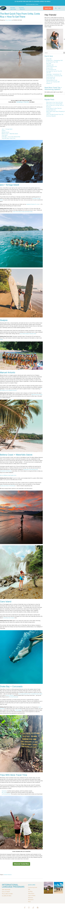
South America (50, 77)
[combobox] (54, 53)
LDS (48, 72)
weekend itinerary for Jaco (32, 204)
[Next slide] (61, 888)
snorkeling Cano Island (8, 617)
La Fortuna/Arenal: (6, 794)
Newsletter (31, 899)
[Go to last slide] (45, 888)
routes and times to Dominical (7, 485)
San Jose (4, 792)
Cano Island (4, 135)
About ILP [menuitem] (22, 9)
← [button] (45, 39)
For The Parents (51, 69)
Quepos (3, 130)
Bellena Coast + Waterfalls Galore (10, 133)
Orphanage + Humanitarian (53, 74)
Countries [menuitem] (21, 7)
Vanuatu (49, 83)
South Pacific (50, 78)
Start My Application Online (32, 4)
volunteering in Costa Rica (22, 102)
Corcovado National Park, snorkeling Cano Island (30, 693)
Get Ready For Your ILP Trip (54, 71)
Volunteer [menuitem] (12, 7)
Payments (30, 897)
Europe (49, 68)
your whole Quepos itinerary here (28, 333)
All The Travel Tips (52, 62)
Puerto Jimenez (9, 695)
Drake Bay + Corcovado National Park (11, 136)
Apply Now (48, 8)
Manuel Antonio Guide (37, 394)
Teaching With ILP (51, 80)
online (1, 339)
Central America (7, 874)
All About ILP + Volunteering (54, 60)
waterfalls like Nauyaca (6, 471)
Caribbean (50, 65)
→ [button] (64, 39)
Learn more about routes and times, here (22, 211)
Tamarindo (4, 791)
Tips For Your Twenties (53, 81)
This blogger (18, 710)
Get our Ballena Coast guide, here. (8, 475)
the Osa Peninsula (13, 696)
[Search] (64, 53)
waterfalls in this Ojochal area (31, 469)
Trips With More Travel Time (8, 138)
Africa (48, 59)
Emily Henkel (8, 20)
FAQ (29, 889)
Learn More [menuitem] (13, 9)
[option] (54, 39)
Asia (48, 63)
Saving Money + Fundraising (54, 75)
